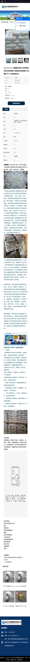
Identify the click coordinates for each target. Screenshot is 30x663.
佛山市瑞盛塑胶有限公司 (18, 657)
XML (26, 657)
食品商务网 (19, 659)
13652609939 (11, 632)
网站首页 (12, 22)
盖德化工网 (13, 659)
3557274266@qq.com (13, 635)
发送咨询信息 (16, 103)
